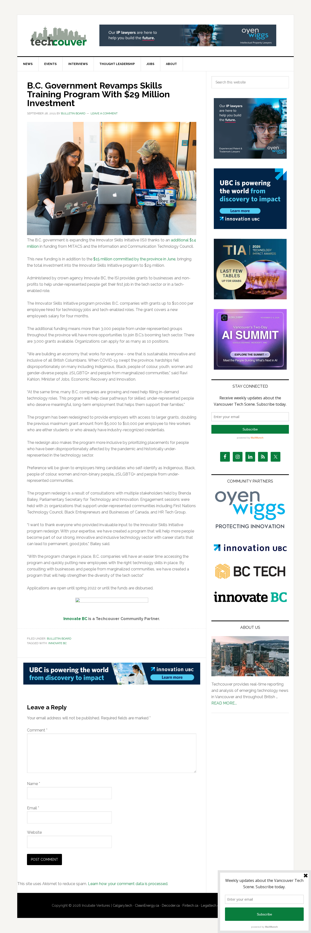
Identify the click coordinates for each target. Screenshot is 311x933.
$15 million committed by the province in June (134, 259)
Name (33, 783)
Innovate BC (57, 643)
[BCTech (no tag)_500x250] (250, 588)
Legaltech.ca (211, 905)
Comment (37, 730)
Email (33, 808)
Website (34, 832)
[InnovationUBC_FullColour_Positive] (250, 550)
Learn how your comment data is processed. (128, 883)
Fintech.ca (190, 905)
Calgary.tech (122, 905)
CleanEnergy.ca (147, 905)
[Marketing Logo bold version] (250, 528)
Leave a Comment (104, 113)
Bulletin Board (59, 638)
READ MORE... (224, 703)
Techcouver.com (58, 35)
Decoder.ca (171, 905)
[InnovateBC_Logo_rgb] (250, 600)
